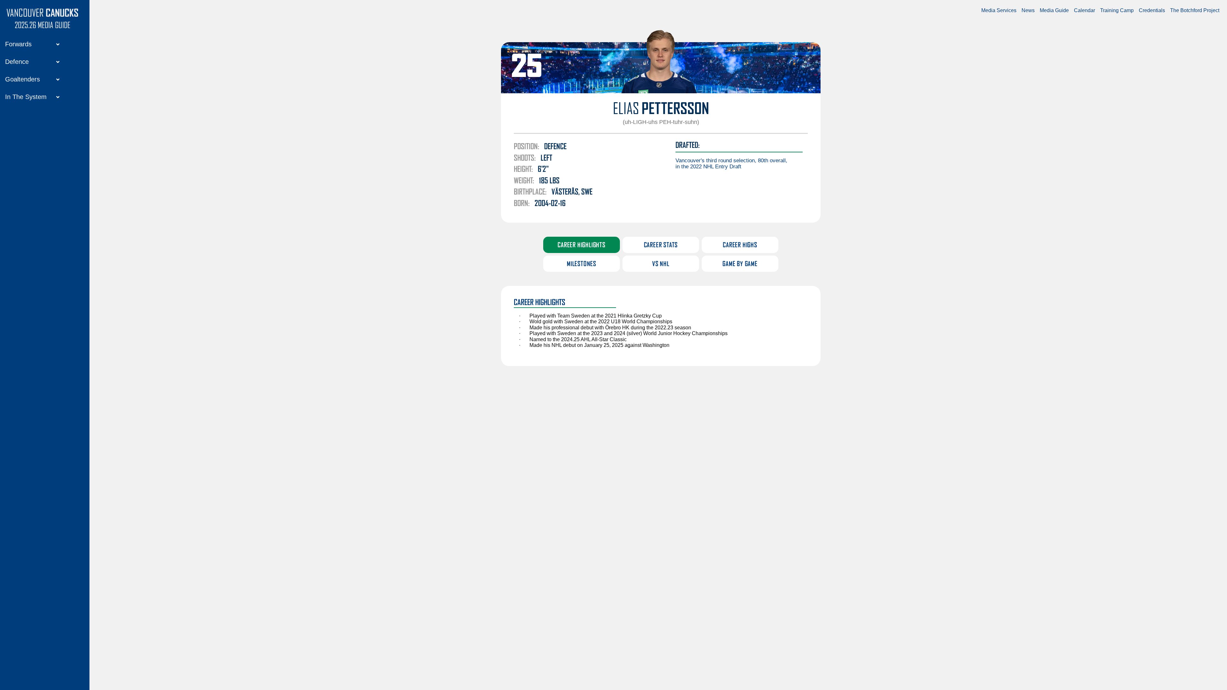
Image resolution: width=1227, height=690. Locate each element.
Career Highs (740, 245)
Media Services (998, 10)
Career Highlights (582, 245)
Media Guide (1054, 10)
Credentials (1152, 10)
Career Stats (661, 245)
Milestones (581, 264)
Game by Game (740, 264)
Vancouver (42, 13)
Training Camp (1117, 10)
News (1028, 10)
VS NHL (660, 264)
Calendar (1084, 10)
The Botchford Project (1194, 10)
